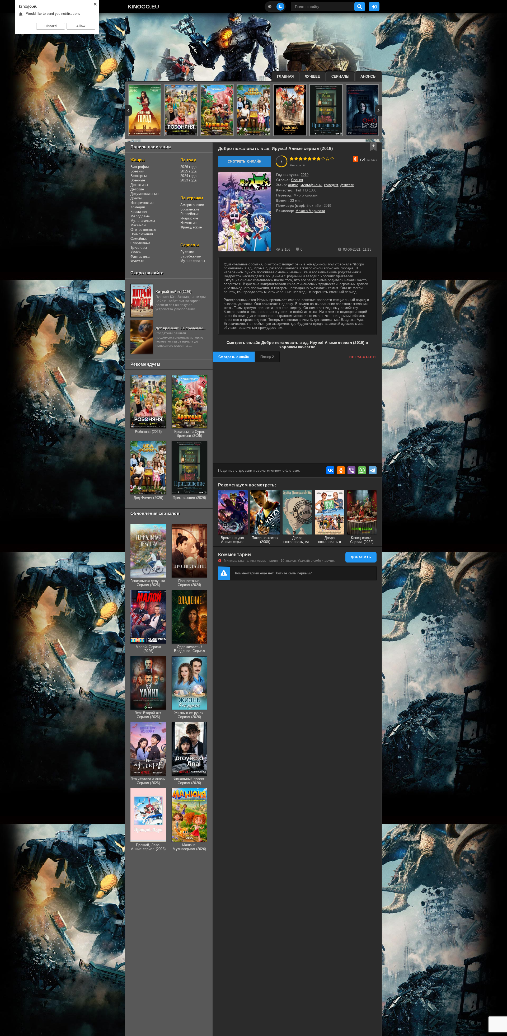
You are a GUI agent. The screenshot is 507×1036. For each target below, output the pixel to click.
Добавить (361, 557)
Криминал (138, 212)
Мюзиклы (138, 225)
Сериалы (340, 76)
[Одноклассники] (341, 470)
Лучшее (312, 76)
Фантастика (140, 257)
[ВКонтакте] (330, 470)
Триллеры (138, 248)
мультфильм (311, 185)
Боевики (137, 171)
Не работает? (363, 357)
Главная (285, 76)
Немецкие (188, 223)
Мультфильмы (142, 221)
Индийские (189, 218)
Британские (190, 209)
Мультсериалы (192, 261)
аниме (293, 185)
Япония (297, 180)
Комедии (137, 207)
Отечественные (143, 230)
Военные (137, 180)
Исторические (141, 203)
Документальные (144, 194)
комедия (331, 185)
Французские (191, 227)
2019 (304, 175)
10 (332, 158)
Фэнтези (137, 261)
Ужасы (135, 252)
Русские (187, 252)
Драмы (136, 198)
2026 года (188, 167)
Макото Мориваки (310, 211)
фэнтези (347, 185)
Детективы (139, 185)
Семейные (138, 239)
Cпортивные (140, 243)
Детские (137, 189)
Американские (192, 205)
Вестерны (138, 176)
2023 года (188, 180)
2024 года (188, 176)
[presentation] (128, 110)
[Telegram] (373, 470)
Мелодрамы (140, 216)
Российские (190, 214)
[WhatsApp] (362, 470)
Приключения (141, 234)
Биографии (139, 167)
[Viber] (351, 470)
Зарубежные (190, 256)
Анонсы (368, 76)
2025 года (188, 171)
